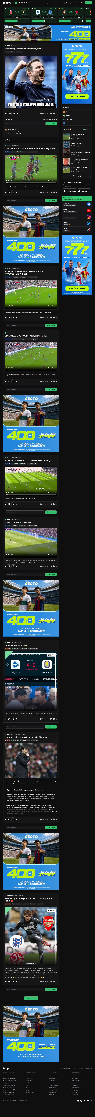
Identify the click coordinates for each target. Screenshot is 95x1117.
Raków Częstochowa (54, 1090)
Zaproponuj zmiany (65, 1068)
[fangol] (7, 1068)
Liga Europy (29, 1090)
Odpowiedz (19, 133)
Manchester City (76, 1080)
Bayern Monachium (76, 1087)
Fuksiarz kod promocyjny (9, 1082)
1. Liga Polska (29, 1077)
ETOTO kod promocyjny (8, 1075)
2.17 (9, 17)
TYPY (23, 21)
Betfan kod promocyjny (8, 1087)
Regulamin (81, 1068)
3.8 (36, 17)
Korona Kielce (52, 1094)
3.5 (25, 17)
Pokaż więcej (77, 176)
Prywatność (89, 1068)
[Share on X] (51, 113)
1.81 (63, 17)
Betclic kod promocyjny (8, 1090)
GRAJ (11, 21)
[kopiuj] (56, 113)
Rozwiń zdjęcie (30, 708)
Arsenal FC (74, 1075)
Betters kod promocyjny (9, 1089)
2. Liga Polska (29, 1078)
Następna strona (30, 998)
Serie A (27, 1085)
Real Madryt (74, 1083)
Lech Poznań (52, 1078)
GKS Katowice (52, 1092)
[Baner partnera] (47, 33)
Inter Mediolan (75, 1094)
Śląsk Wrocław (52, 1082)
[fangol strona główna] (7, 3)
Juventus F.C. (75, 1092)
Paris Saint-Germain (76, 1090)
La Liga (27, 1082)
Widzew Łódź (52, 1089)
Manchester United (76, 1082)
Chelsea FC (74, 1077)
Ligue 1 (27, 1087)
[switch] (15, 3)
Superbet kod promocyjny (9, 1080)
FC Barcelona (75, 1085)
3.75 (44, 17)
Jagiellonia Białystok (54, 1085)
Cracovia (51, 1083)
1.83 (52, 17)
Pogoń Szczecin (52, 1087)
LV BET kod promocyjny (8, 1083)
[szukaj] (82, 3)
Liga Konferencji (30, 1092)
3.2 (17, 17)
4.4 (79, 17)
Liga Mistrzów (29, 1089)
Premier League (29, 1080)
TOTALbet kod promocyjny (9, 1094)
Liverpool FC (75, 1078)
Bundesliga (28, 1083)
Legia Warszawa (53, 1075)
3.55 (71, 17)
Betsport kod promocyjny (9, 1078)
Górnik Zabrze (52, 1080)
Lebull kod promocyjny (8, 1077)
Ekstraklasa (28, 1075)
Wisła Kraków (52, 1077)
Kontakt (74, 1068)
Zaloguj (88, 3)
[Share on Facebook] (54, 113)
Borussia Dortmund (76, 1089)
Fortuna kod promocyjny (9, 1085)
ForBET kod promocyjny (8, 1092)
